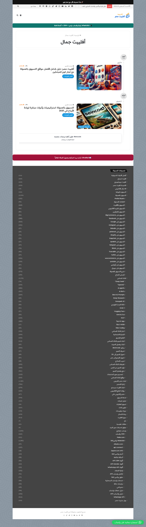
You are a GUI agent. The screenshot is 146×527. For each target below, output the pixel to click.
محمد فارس (68, 66)
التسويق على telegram (117, 245)
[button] (128, 522)
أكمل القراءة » (68, 76)
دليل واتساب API (116, 494)
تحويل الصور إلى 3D (118, 354)
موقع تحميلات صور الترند (118, 427)
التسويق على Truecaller (117, 252)
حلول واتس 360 (117, 477)
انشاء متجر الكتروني (120, 381)
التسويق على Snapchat (117, 238)
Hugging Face (119, 311)
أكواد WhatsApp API (115, 467)
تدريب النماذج (120, 361)
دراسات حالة (118, 484)
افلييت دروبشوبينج (120, 182)
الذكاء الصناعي (121, 278)
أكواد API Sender (116, 464)
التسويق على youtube (117, 261)
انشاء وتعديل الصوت (118, 344)
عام (125, 421)
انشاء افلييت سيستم (118, 388)
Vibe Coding (120, 328)
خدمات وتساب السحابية (114, 480)
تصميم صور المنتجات (115, 374)
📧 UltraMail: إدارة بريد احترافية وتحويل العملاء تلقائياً (73, 158)
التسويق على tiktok (118, 248)
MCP (123, 318)
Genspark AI (120, 301)
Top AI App (120, 321)
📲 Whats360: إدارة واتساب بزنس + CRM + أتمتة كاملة (73, 25)
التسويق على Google (118, 222)
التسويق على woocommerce (115, 258)
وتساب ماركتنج (121, 431)
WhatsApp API (119, 497)
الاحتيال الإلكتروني (120, 189)
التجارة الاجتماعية (119, 334)
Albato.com (118, 444)
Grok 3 (122, 308)
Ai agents (121, 288)
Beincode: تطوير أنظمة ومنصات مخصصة (67, 138)
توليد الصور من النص (118, 368)
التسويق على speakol (117, 242)
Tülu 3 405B (120, 325)
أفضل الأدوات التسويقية (118, 175)
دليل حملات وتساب (116, 490)
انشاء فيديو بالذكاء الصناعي (116, 341)
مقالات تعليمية (121, 424)
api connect (118, 447)
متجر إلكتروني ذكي (118, 394)
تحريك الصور (120, 351)
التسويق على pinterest (117, 232)
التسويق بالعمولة (120, 195)
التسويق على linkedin (118, 228)
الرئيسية (77, 35)
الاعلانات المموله (119, 202)
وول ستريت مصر (120, 500)
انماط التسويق (121, 397)
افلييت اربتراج (122, 179)
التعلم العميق (120, 338)
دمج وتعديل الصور (119, 371)
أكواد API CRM (118, 461)
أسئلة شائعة (118, 457)
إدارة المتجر (121, 384)
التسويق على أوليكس (118, 265)
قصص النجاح (120, 275)
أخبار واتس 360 (117, 454)
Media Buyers (120, 198)
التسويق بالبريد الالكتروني (116, 208)
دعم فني (120, 487)
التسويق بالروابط (121, 192)
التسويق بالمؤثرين (119, 212)
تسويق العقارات (121, 404)
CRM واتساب (120, 434)
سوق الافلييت (122, 417)
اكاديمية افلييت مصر (119, 185)
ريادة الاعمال (122, 414)
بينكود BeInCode (119, 348)
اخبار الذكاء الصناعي (118, 331)
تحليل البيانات (122, 401)
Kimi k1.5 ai (121, 315)
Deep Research (119, 298)
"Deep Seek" (120, 281)
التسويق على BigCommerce (115, 215)
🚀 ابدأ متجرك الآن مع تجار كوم (73, 2)
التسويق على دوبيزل (118, 268)
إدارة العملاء (119, 471)
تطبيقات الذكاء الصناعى (117, 364)
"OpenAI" (121, 285)
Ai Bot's (122, 291)
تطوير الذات (122, 407)
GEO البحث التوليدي (118, 305)
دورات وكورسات (121, 411)
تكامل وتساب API (116, 474)
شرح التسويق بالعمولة (117, 271)
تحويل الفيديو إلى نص (117, 358)
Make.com (121, 437)
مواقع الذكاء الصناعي (118, 378)
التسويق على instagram (117, 225)
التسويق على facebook (117, 218)
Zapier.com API (117, 451)
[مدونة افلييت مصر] (122, 15)
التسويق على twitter (118, 255)
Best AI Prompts (118, 295)
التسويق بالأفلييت (119, 205)
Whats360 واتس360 (118, 441)
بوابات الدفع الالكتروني (118, 391)
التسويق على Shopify (118, 235)
